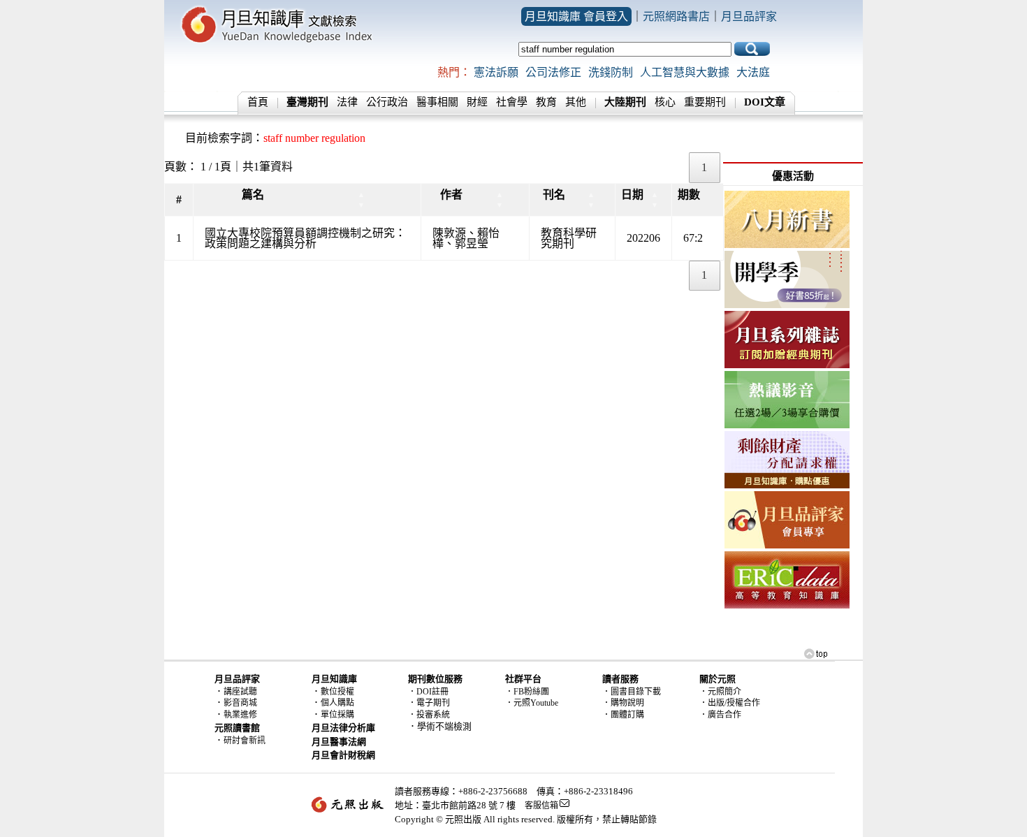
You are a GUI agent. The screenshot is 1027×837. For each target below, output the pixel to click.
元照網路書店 (676, 16)
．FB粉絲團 (527, 692)
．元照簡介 (720, 692)
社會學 (511, 102)
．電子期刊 (429, 703)
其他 (575, 102)
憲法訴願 (496, 72)
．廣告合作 (720, 715)
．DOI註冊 (428, 692)
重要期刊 (705, 102)
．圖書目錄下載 (631, 692)
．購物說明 (623, 703)
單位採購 (337, 715)
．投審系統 (429, 715)
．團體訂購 (623, 715)
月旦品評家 (749, 16)
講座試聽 (240, 692)
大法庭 (753, 72)
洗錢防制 (610, 72)
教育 (546, 102)
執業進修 (240, 715)
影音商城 (240, 703)
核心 (665, 102)
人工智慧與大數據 (684, 72)
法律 (347, 102)
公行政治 (387, 102)
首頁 (257, 102)
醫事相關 (437, 102)
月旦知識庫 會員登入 (576, 16)
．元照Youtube (531, 703)
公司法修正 (553, 72)
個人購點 (337, 703)
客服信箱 (541, 805)
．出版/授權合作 (729, 703)
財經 (477, 102)
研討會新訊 (244, 740)
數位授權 (337, 692)
